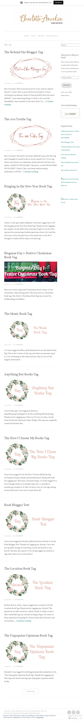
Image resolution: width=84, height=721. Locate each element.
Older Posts (31, 691)
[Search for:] (70, 45)
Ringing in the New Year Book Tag (28, 186)
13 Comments (18, 284)
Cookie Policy (40, 717)
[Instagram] (73, 712)
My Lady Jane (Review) (69, 170)
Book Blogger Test (16, 505)
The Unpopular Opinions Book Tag (28, 635)
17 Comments (18, 150)
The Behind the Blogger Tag (23, 52)
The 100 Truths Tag (17, 119)
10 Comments (18, 345)
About (33, 36)
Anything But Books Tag (21, 374)
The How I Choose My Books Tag (26, 438)
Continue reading (30, 172)
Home (26, 36)
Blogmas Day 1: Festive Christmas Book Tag (27, 255)
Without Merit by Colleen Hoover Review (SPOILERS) (70, 134)
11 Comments (18, 83)
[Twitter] (69, 712)
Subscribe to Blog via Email (69, 56)
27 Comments (18, 666)
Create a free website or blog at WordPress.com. (24, 711)
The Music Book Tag (18, 314)
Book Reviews (51, 36)
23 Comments (18, 469)
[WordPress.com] (78, 712)
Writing (41, 36)
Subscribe (66, 85)
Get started (58, 2)
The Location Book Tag (20, 569)
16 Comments (18, 600)
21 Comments (18, 405)
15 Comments (18, 217)
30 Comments (18, 536)
